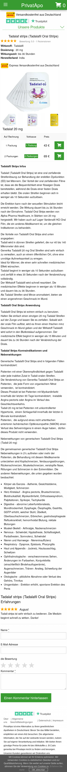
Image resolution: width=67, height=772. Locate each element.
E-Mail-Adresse (9, 644)
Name (5, 630)
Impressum (58, 720)
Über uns (6, 720)
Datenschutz (45, 720)
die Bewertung (9, 659)
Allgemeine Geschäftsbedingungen (21, 720)
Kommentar (8, 671)
